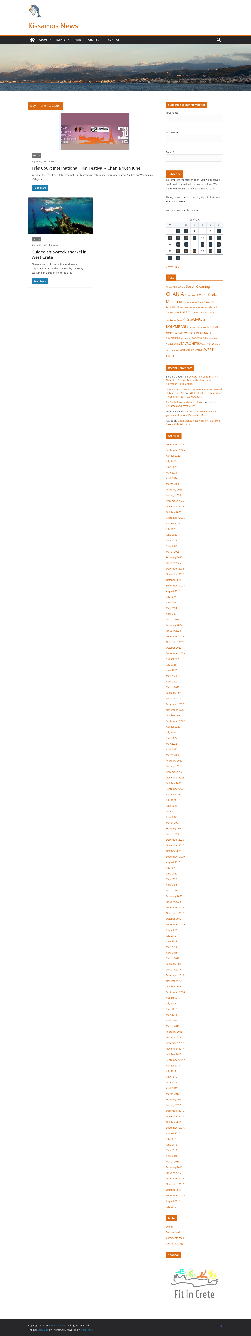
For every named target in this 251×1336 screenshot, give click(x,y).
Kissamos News (53, 25)
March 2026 (172, 483)
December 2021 (175, 772)
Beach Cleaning (198, 286)
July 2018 (171, 1003)
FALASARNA (172, 307)
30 (178, 257)
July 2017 (171, 1071)
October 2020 (173, 851)
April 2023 (172, 681)
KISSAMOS (194, 319)
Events (60, 39)
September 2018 (175, 992)
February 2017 (174, 1099)
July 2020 (171, 868)
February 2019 (174, 964)
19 (202, 244)
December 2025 (175, 500)
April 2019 (172, 952)
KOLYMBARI (176, 326)
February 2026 (174, 489)
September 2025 (175, 517)
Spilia (176, 344)
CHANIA (175, 294)
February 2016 (174, 1167)
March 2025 (172, 551)
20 (210, 244)
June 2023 (171, 670)
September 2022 (175, 721)
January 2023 (173, 698)
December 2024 (175, 568)
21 (218, 244)
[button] (49, 39)
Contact (113, 39)
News (77, 39)
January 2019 (173, 969)
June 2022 (171, 738)
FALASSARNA (186, 307)
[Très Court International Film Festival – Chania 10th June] (94, 131)
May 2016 (171, 1150)
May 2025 (171, 540)
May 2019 (171, 947)
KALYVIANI (209, 312)
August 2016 (173, 1133)
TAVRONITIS (190, 343)
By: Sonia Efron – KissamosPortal (184, 402)
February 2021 (174, 828)
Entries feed (173, 1232)
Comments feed (175, 1237)
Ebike (200, 302)
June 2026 (171, 467)
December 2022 (175, 704)
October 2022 (173, 715)
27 (210, 251)
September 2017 (175, 1060)
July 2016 (171, 1139)
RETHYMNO (186, 338)
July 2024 (171, 596)
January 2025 (173, 563)
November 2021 (175, 777)
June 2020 (171, 873)
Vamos (203, 344)
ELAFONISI (209, 302)
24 (186, 251)
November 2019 (175, 913)
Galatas (205, 307)
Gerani (213, 307)
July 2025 (171, 529)
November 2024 (175, 574)
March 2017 (172, 1093)
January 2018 (173, 1037)
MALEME (213, 327)
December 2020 (175, 839)
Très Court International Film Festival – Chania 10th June (86, 168)
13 (210, 237)
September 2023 (175, 653)
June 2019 (171, 941)
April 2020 (172, 884)
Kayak (179, 320)
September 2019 (175, 924)
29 (170, 257)
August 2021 (173, 794)
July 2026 (171, 461)
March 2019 (172, 958)
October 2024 (173, 579)
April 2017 (172, 1088)
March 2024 (172, 619)
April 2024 (172, 613)
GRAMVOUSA (172, 312)
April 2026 (172, 478)
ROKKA (204, 338)
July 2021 (171, 800)
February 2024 (174, 625)
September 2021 (175, 788)
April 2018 (172, 1020)
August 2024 (173, 591)
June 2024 (171, 602)
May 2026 (171, 472)
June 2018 (171, 1009)
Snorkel (169, 344)
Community (190, 295)
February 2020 (174, 896)
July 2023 (171, 664)
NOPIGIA (171, 333)
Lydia (53, 161)
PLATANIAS (205, 332)
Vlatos (210, 344)
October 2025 (173, 512)
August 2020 (173, 862)
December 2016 (175, 1110)
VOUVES (199, 350)
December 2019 (175, 907)
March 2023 (172, 687)
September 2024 (175, 585)
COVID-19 (201, 295)
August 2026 (173, 455)
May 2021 (171, 811)
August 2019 (173, 930)
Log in (169, 1226)
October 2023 (173, 647)
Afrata (169, 286)
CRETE (182, 301)
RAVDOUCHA (173, 338)
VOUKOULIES (187, 350)
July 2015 (171, 1206)
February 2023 (174, 692)
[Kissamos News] (32, 40)
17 (186, 244)
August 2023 (173, 659)
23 (178, 251)
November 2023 (175, 642)
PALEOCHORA (186, 333)
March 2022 (172, 755)
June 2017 (171, 1076)
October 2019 (173, 918)
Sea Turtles (213, 338)
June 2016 (171, 1144)
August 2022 (173, 726)
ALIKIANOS (179, 286)
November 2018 (175, 980)
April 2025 (172, 546)
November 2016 (175, 1116)
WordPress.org (174, 1243)
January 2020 (173, 901)
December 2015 (175, 1178)
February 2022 (174, 760)
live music (201, 327)
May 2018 (171, 1014)
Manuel (54, 245)
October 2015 (173, 1189)
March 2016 (172, 1161)
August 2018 (173, 997)
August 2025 (173, 523)
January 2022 (173, 766)
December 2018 (175, 975)
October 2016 (173, 1122)
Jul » (177, 267)
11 (194, 237)
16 (178, 244)
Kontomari (191, 327)
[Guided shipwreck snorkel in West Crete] (60, 215)
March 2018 (172, 1026)
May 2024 (171, 608)
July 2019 (171, 935)
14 (218, 237)
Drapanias (192, 302)
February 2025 (174, 557)
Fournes (197, 307)
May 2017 (171, 1082)
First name (172, 112)
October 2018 (173, 986)
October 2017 (173, 1054)
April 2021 (172, 817)
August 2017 (173, 1065)
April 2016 (172, 1156)
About (43, 39)
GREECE (185, 312)
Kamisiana (171, 320)
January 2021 (173, 834)
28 (218, 251)
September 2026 (175, 450)
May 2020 (171, 879)
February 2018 (174, 1031)
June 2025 (171, 534)
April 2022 (172, 749)
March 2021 (172, 822)
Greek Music (198, 312)
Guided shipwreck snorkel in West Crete (59, 254)
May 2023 (171, 675)
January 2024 (173, 630)
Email (170, 152)
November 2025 (175, 506)
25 (194, 251)
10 (186, 237)
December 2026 (175, 444)
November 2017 (175, 1048)
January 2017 (173, 1105)
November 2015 (175, 1184)
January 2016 (173, 1172)
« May (169, 267)
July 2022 (171, 732)
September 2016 (175, 1127)
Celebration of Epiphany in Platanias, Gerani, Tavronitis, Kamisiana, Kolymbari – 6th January (192, 380)
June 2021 (171, 805)
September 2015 (175, 1195)
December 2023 (175, 636)
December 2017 (175, 1043)
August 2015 (173, 1201)
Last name (172, 132)
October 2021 (173, 783)
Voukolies (174, 350)
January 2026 (173, 495)
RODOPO (196, 338)
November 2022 (175, 709)
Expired (36, 155)
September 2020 (175, 856)
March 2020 (172, 890)
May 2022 (171, 743)
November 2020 (175, 845)
